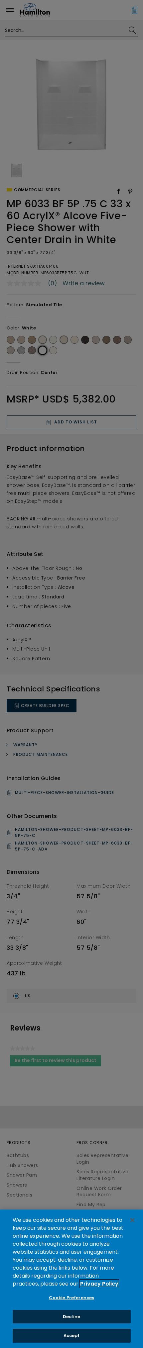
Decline (71, 1316)
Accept (72, 1335)
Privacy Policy (99, 1284)
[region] (71, 1279)
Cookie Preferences (71, 1298)
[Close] (132, 1220)
